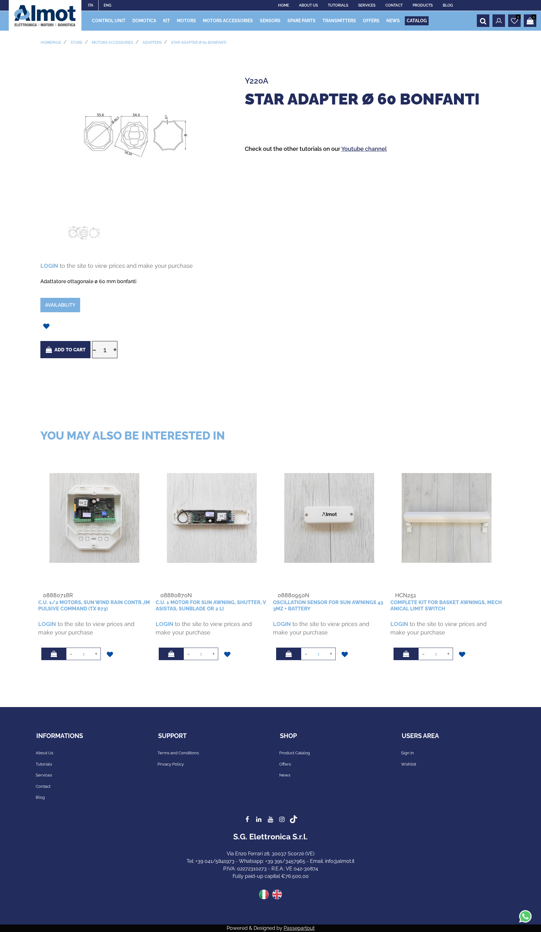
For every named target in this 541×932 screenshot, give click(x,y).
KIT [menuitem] (166, 20)
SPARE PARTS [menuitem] (301, 20)
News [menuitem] (284, 775)
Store (76, 42)
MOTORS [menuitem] (186, 20)
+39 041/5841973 (214, 861)
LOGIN (49, 265)
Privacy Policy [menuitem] (170, 764)
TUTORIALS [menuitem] (338, 5)
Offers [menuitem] (285, 764)
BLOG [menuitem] (448, 5)
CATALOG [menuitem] (417, 20)
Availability (60, 305)
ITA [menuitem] (90, 5)
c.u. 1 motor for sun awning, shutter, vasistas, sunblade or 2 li (211, 605)
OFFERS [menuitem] (371, 20)
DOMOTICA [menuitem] (144, 20)
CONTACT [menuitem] (394, 5)
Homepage (51, 42)
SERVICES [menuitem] (366, 5)
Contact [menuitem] (43, 786)
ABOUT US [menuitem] (308, 5)
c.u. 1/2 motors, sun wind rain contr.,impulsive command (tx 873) (94, 605)
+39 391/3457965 (285, 861)
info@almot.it (339, 861)
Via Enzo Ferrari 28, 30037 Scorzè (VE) (270, 854)
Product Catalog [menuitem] (294, 753)
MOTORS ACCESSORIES (112, 42)
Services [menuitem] (44, 775)
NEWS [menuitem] (393, 20)
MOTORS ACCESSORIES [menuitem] (228, 20)
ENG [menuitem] (107, 5)
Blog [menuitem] (40, 797)
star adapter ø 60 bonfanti (198, 42)
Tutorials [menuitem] (44, 764)
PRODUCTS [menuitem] (423, 5)
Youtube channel (364, 148)
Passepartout (299, 928)
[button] (136, 132)
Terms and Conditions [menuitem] (178, 753)
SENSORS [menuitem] (270, 20)
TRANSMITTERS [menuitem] (339, 20)
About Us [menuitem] (44, 753)
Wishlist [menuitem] (408, 764)
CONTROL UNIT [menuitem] (109, 20)
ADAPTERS (152, 42)
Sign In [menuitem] (407, 753)
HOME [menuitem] (283, 5)
